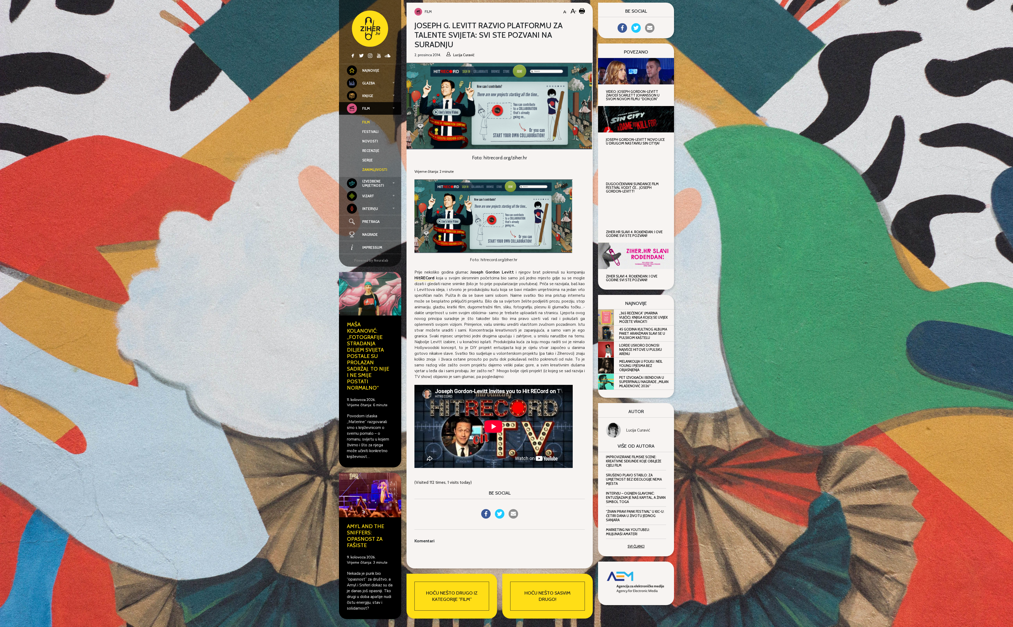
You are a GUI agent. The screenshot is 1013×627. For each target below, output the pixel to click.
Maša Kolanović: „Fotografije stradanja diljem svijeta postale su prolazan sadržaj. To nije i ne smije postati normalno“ (368, 356)
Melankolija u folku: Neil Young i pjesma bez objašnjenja (640, 365)
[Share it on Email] (513, 517)
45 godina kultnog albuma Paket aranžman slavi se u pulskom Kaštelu (643, 333)
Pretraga (371, 221)
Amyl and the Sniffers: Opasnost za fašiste (365, 535)
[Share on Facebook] (486, 517)
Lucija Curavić (638, 430)
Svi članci (636, 546)
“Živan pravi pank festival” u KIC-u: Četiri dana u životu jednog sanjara (635, 515)
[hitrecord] (493, 215)
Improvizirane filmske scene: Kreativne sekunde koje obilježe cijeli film (633, 461)
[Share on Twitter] (499, 517)
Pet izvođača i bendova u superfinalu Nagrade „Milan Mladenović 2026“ (643, 381)
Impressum (372, 247)
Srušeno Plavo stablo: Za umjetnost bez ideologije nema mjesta (634, 479)
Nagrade (370, 234)
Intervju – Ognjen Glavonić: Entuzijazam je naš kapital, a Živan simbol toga (636, 497)
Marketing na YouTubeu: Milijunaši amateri (628, 532)
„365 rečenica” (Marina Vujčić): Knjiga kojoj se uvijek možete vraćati (643, 317)
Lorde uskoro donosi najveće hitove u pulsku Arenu (640, 349)
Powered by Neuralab (371, 260)
